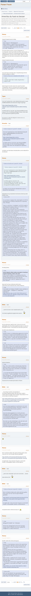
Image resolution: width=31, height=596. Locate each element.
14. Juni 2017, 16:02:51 (6, 435)
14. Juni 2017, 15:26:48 (6, 306)
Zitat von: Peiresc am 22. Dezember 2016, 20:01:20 (14, 76)
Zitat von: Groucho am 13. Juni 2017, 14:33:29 (13, 163)
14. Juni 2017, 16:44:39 (6, 470)
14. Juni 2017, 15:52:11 (6, 359)
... (13, 28)
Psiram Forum (6, 4)
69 (20, 28)
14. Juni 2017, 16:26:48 (6, 450)
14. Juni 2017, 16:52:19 (6, 518)
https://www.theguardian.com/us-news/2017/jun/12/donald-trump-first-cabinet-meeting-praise (14, 107)
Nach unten (3, 28)
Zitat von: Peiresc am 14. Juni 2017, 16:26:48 (13, 489)
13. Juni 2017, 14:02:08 (6, 98)
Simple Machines (20, 594)
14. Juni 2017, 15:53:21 (6, 389)
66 (14, 28)
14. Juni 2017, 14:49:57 (6, 264)
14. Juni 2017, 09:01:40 (6, 160)
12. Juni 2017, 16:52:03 (6, 36)
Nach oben (3, 582)
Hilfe (9, 593)
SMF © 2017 (14, 594)
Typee (3, 96)
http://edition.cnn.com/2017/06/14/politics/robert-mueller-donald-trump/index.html (15, 566)
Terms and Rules (14, 593)
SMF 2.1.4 (10, 594)
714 (24, 28)
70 (21, 28)
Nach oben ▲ (20, 593)
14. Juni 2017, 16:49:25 (6, 485)
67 (16, 28)
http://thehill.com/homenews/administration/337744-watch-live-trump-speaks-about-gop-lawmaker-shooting (14, 457)
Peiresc (4, 34)
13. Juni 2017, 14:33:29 (6, 125)
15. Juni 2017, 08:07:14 (6, 538)
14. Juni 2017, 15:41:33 (6, 321)
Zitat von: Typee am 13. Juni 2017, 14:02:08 (12, 128)
